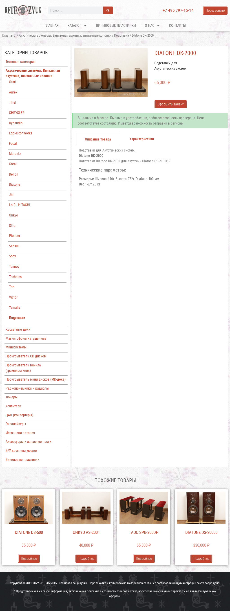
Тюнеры (12, 397)
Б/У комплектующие (21, 450)
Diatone (14, 184)
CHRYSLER (16, 113)
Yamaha (14, 307)
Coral (13, 164)
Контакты (177, 25)
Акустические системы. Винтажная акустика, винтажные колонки (65, 35)
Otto (12, 225)
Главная (51, 25)
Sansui (14, 246)
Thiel (12, 102)
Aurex (13, 92)
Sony (12, 256)
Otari (12, 82)
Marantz (15, 154)
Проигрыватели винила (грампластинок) (23, 368)
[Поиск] (108, 10)
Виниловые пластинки (116, 25)
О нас (149, 25)
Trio (11, 287)
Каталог (74, 25)
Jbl (11, 195)
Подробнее (29, 558)
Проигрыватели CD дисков (26, 356)
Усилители (13, 406)
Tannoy (14, 266)
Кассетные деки (18, 329)
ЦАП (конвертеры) (19, 415)
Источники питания (20, 433)
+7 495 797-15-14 (178, 10)
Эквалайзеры (16, 424)
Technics (15, 277)
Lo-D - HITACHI (19, 205)
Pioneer (14, 236)
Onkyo (13, 215)
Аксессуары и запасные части (28, 441)
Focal (13, 143)
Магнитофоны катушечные (26, 338)
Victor (13, 297)
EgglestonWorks (20, 133)
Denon (13, 174)
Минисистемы (16, 347)
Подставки (121, 35)
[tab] (98, 139)
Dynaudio (15, 123)
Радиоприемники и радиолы (27, 388)
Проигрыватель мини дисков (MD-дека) (36, 379)
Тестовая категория (20, 62)
